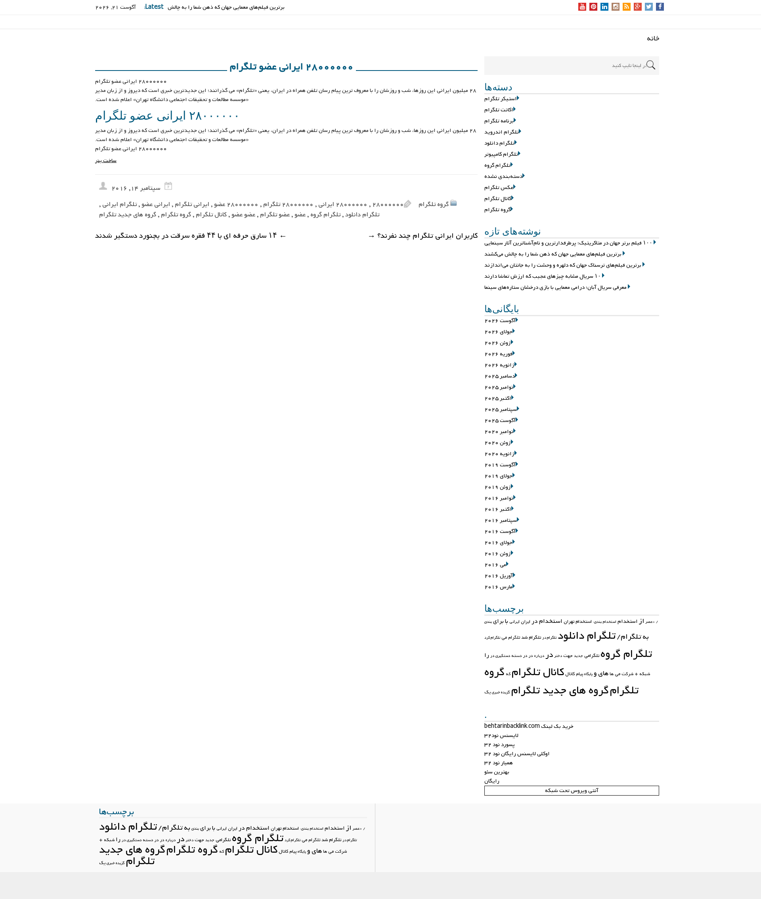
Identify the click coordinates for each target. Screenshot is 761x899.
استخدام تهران (578, 622)
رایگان (491, 781)
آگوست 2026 (500, 320)
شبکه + (642, 674)
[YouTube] (582, 7)
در (549, 655)
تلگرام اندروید (501, 132)
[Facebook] (660, 7)
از (641, 621)
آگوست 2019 (500, 465)
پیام (579, 674)
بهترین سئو (496, 772)
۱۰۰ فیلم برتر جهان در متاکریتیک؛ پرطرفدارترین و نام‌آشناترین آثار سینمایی (568, 243)
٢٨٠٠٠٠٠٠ (388, 204)
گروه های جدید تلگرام (560, 690)
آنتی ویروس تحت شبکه (571, 790)
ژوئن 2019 (497, 487)
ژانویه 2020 (499, 453)
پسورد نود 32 (499, 744)
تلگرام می (510, 637)
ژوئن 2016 (497, 553)
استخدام (628, 621)
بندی (488, 621)
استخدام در (547, 621)
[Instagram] (615, 7)
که (508, 674)
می (617, 674)
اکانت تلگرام (498, 110)
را (486, 655)
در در (528, 655)
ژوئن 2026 (497, 342)
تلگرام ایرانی (119, 204)
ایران (525, 621)
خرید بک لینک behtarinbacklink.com (529, 726)
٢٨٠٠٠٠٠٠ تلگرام (288, 204)
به (645, 637)
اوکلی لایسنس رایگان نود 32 (517, 753)
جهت (568, 656)
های (603, 673)
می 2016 (495, 564)
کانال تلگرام (497, 198)
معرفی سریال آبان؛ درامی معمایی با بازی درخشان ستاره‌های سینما (555, 287)
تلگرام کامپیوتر (501, 154)
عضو (300, 215)
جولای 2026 (498, 331)
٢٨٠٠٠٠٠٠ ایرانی (342, 204)
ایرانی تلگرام (192, 204)
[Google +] (638, 7)
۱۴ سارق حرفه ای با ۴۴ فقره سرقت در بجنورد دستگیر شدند (191, 236)
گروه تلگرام (497, 209)
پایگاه (588, 674)
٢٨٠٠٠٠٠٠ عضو (236, 204)
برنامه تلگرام (499, 121)
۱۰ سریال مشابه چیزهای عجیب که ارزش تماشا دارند (542, 276)
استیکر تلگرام (500, 98)
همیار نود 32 (498, 762)
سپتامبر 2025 (500, 409)
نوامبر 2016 (498, 498)
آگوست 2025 (500, 420)
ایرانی (514, 621)
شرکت (627, 674)
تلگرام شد (531, 637)
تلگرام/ (629, 637)
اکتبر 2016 (497, 509)
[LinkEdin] (604, 7)
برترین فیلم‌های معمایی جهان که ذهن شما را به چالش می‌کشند (552, 254)
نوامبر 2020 (498, 431)
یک (487, 692)
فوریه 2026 (498, 354)
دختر (558, 656)
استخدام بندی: (604, 621)
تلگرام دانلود (499, 143)
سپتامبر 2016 (500, 520)
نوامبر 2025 (498, 387)
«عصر (650, 621)
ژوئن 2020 (497, 442)
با (506, 621)
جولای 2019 (498, 476)
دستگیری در (500, 656)
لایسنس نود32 (501, 735)
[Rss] (626, 7)
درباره (539, 656)
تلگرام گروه (497, 165)
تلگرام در (549, 637)
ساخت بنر (106, 160)
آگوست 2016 (500, 531)
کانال (570, 674)
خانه (653, 38)
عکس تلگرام (498, 187)
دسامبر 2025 (499, 376)
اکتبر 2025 (497, 398)
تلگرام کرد (492, 637)
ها (612, 674)
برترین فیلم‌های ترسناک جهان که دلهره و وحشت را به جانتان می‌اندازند (562, 265)
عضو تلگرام (275, 215)
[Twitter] (649, 7)
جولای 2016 (498, 542)
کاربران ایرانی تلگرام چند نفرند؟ (422, 236)
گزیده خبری (501, 692)
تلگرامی (591, 656)
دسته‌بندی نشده (503, 176)
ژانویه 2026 (499, 365)
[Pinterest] (593, 7)
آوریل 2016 (498, 575)
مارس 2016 (498, 587)
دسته (516, 655)
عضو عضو (243, 215)
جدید (578, 656)
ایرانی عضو (155, 204)
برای (498, 621)
